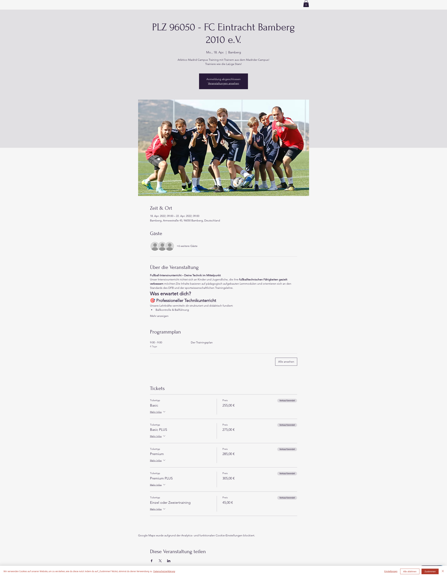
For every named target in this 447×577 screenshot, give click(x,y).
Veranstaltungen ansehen (223, 83)
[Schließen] (443, 571)
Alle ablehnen (409, 571)
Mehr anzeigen (159, 316)
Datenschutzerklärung (164, 571)
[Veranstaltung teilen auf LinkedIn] (168, 560)
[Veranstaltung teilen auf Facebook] (151, 560)
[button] (306, 3)
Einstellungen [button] (390, 571)
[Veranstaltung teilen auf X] (160, 560)
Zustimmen (430, 571)
